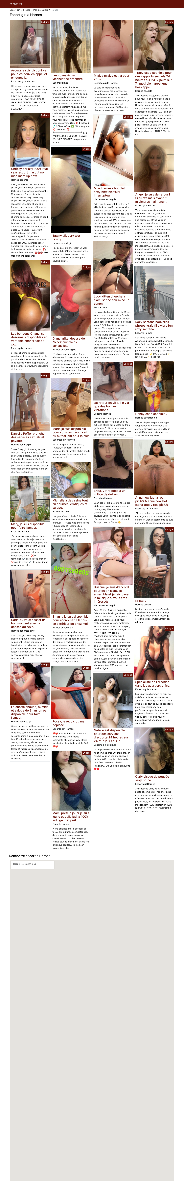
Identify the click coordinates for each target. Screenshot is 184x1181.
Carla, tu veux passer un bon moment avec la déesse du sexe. (28, 623)
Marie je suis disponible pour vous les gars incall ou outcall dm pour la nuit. (71, 432)
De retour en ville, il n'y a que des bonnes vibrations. (111, 406)
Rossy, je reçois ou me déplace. (68, 723)
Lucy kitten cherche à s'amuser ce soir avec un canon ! (111, 300)
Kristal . (140, 600)
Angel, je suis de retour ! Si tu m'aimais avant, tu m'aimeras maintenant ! (152, 198)
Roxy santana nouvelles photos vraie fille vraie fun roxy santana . (154, 325)
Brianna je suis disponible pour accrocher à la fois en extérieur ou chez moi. (70, 620)
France (26, 9)
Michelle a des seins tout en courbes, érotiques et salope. (70, 504)
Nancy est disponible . (151, 414)
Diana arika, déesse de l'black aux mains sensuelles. (68, 342)
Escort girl (15, 9)
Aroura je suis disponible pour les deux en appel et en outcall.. (29, 74)
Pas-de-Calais (40, 9)
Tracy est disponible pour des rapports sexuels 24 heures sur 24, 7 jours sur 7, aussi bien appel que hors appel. (153, 80)
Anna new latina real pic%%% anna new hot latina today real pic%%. (152, 501)
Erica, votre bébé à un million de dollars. (109, 492)
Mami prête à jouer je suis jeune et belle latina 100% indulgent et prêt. (70, 816)
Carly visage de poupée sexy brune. (152, 778)
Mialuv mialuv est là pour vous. (111, 77)
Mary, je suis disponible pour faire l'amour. (27, 525)
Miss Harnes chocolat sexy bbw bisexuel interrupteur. (109, 191)
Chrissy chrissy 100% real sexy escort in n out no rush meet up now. (29, 172)
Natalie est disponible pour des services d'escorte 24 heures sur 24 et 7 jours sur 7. (111, 735)
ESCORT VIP (16, 4)
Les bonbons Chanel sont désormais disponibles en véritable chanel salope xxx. (29, 339)
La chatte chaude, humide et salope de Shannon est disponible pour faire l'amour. (29, 712)
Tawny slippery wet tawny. (66, 237)
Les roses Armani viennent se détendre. (68, 77)
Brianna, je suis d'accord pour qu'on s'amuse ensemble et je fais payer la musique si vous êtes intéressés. (112, 594)
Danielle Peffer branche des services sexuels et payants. (28, 437)
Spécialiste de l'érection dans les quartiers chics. (152, 683)
